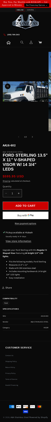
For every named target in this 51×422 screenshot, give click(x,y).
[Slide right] (32, 137)
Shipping (6, 181)
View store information (18, 241)
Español (30, 10)
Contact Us (9, 355)
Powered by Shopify (38, 417)
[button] (12, 42)
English (20, 10)
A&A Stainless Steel (20, 417)
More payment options (25, 223)
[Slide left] (19, 137)
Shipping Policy (11, 361)
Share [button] (8, 287)
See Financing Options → (36, 5)
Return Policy (10, 367)
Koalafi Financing (11, 385)
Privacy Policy (10, 373)
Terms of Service (11, 379)
